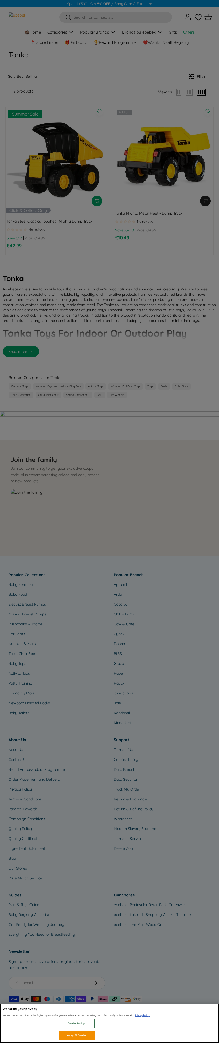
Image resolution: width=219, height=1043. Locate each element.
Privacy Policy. (142, 1015)
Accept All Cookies (76, 1035)
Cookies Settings (76, 1023)
